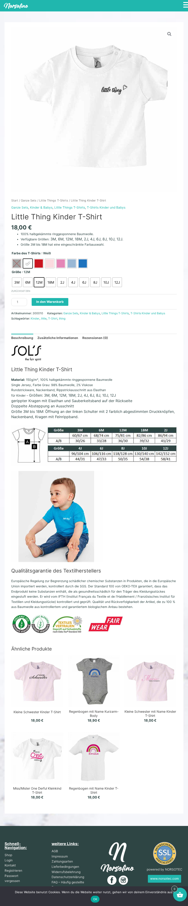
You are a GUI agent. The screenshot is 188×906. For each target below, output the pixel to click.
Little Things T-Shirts (53, 200)
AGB (55, 851)
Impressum (60, 856)
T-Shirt (52, 318)
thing (62, 318)
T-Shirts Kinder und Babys (106, 207)
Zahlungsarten (62, 861)
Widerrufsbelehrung (66, 872)
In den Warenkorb (50, 302)
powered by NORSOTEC (164, 869)
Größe (16, 272)
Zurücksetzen (20, 291)
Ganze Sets (28, 200)
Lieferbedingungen (65, 866)
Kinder (35, 318)
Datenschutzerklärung (68, 877)
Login (9, 860)
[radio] (16, 263)
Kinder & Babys (41, 207)
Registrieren (13, 870)
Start (14, 200)
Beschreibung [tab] (22, 338)
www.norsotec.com (164, 878)
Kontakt (10, 865)
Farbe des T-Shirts (26, 253)
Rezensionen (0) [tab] (95, 338)
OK (95, 899)
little (44, 318)
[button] (169, 34)
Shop (8, 855)
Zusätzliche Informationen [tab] (57, 338)
